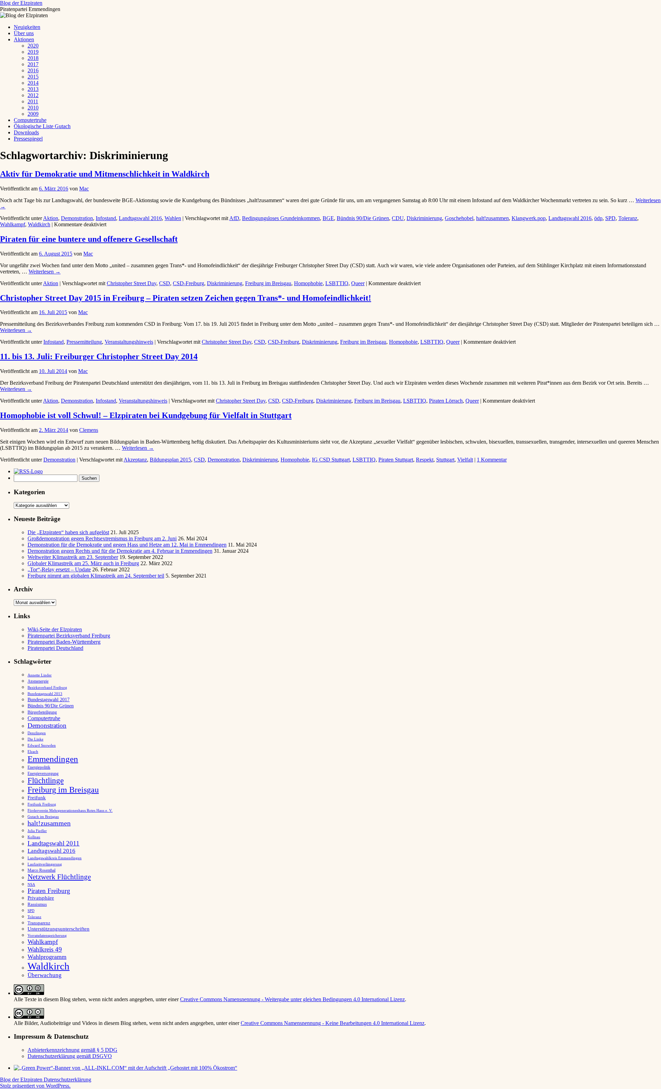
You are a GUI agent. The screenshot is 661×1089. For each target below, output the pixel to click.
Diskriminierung (424, 218)
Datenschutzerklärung (67, 1079)
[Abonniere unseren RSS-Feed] (30, 471)
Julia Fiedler (37, 831)
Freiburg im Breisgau (268, 283)
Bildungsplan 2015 (170, 460)
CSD (164, 283)
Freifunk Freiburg (42, 804)
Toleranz (627, 218)
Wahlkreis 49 (45, 949)
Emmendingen (53, 759)
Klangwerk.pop (529, 218)
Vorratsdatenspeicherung (47, 935)
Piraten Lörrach (446, 401)
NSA (31, 884)
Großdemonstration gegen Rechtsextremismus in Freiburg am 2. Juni (102, 538)
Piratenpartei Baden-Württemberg (64, 642)
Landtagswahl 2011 (54, 843)
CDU (398, 218)
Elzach (33, 751)
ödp (598, 218)
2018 (33, 58)
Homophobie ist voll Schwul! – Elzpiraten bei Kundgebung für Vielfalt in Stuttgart (146, 415)
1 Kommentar (492, 460)
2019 (33, 52)
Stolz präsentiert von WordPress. (35, 1086)
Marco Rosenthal (41, 870)
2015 (33, 77)
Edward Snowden (42, 745)
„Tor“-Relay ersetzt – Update (59, 569)
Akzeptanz (135, 460)
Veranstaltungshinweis (129, 342)
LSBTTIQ (336, 283)
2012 (33, 95)
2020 (33, 46)
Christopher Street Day (131, 283)
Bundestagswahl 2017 (49, 699)
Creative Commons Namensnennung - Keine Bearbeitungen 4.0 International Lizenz (332, 1023)
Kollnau (34, 837)
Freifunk (37, 797)
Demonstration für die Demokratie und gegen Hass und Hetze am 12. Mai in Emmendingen (127, 545)
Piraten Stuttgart (395, 460)
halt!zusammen (492, 218)
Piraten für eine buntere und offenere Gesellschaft (89, 239)
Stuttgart (445, 460)
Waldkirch (39, 224)
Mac (84, 188)
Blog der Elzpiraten (21, 3)
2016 (33, 70)
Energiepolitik (39, 767)
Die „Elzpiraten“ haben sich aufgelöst (68, 532)
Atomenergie (38, 681)
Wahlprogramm (47, 956)
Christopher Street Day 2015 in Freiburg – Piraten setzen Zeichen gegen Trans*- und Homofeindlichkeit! (185, 297)
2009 (33, 114)
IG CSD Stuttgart (331, 460)
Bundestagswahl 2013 (45, 694)
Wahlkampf (12, 224)
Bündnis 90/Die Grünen (363, 218)
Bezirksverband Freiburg (47, 687)
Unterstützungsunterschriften (59, 929)
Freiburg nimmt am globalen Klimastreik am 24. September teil (96, 576)
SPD (610, 218)
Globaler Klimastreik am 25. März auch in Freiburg (83, 563)
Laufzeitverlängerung (45, 864)
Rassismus (37, 904)
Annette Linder (40, 675)
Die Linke (35, 739)
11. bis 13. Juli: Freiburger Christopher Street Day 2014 (99, 356)
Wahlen (173, 218)
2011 (33, 101)
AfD (234, 218)
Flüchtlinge (46, 780)
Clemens (88, 430)
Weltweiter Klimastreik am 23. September (73, 557)
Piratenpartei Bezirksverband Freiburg (69, 636)
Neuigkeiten (27, 27)
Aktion (50, 218)
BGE (328, 218)
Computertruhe (30, 120)
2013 (33, 89)
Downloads (26, 132)
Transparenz (39, 923)
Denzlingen (37, 733)
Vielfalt (465, 460)
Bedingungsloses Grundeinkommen (281, 218)
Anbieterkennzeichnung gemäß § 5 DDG (72, 1050)
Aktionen (24, 39)
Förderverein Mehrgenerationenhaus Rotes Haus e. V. (70, 810)
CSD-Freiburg (188, 283)
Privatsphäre (41, 898)
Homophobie (308, 283)
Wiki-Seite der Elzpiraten (55, 629)
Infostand (106, 218)
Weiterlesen (45, 271)
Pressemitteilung (84, 342)
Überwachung (45, 975)
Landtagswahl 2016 (140, 218)
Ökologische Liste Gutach (42, 126)
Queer (358, 283)
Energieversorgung (43, 773)
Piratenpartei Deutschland (55, 648)
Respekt (424, 460)
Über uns (24, 33)
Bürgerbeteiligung (42, 712)
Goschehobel (459, 218)
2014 (33, 83)
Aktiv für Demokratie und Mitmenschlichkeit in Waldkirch (104, 173)
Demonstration (77, 218)
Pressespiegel (28, 139)
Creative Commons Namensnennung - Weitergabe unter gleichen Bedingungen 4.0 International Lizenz (292, 999)
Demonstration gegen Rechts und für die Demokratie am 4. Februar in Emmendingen (120, 551)
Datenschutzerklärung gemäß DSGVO (70, 1056)
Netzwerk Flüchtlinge (59, 877)
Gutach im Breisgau (43, 817)
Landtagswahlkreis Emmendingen (55, 858)
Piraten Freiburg (49, 890)
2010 (33, 108)
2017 (33, 64)
